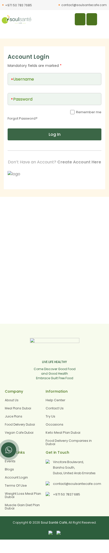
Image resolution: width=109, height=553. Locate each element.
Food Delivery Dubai (20, 424)
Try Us (50, 416)
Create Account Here (79, 162)
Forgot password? (23, 118)
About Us (12, 400)
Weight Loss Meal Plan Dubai (23, 495)
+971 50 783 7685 (18, 5)
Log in (55, 134)
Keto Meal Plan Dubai (63, 432)
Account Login (16, 477)
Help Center (55, 400)
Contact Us (55, 408)
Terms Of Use (16, 485)
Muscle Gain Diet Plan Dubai (22, 507)
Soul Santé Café (54, 522)
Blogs (9, 469)
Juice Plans (13, 416)
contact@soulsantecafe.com (84, 5)
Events (10, 461)
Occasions (54, 424)
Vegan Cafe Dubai (19, 432)
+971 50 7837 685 (66, 494)
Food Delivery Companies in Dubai (69, 442)
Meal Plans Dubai (18, 408)
